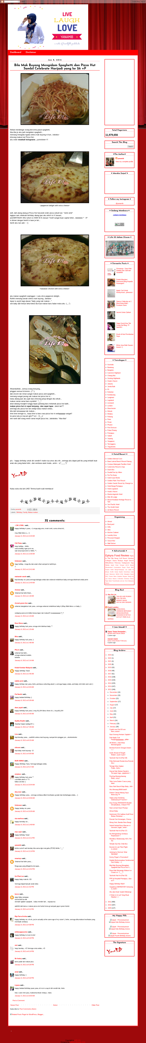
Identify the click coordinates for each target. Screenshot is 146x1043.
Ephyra (109, 555)
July (111, 708)
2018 (110, 671)
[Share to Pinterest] (36, 509)
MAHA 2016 (119, 574)
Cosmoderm (117, 567)
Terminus (126, 578)
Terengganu (111, 444)
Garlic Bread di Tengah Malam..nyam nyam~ (117, 754)
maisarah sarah (20, 576)
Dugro (124, 567)
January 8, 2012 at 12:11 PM (25, 838)
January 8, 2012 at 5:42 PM (24, 938)
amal (16, 972)
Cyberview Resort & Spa (116, 467)
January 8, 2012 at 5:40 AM (24, 714)
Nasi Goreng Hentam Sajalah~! (120, 734)
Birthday (19, 512)
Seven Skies (113, 576)
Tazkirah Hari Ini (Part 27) (118, 831)
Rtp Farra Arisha (21, 916)
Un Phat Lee (19, 876)
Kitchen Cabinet (112, 532)
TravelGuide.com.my (118, 581)
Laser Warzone (110, 574)
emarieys (18, 858)
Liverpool (110, 403)
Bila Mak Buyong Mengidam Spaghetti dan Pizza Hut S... (120, 866)
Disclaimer (31, 52)
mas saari (18, 832)
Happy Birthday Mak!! (117, 884)
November (114, 695)
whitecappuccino (21, 932)
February (113, 723)
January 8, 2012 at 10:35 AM (25, 811)
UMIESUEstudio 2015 (77, 1042)
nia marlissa (19, 818)
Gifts (109, 527)
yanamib (18, 845)
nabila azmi (19, 681)
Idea (108, 530)
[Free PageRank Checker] (119, 225)
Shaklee (119, 576)
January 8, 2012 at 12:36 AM (25, 554)
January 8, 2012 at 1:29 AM (24, 629)
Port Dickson (112, 427)
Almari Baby (113, 811)
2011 (109, 902)
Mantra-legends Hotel (114, 494)
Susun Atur (111, 541)
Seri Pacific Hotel (113, 504)
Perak (109, 422)
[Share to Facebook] (34, 509)
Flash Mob (130, 567)
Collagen (108, 560)
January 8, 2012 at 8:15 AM (24, 740)
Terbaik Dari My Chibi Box (118, 844)
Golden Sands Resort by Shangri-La (120, 483)
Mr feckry (18, 958)
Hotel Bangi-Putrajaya (115, 486)
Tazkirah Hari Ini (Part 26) (118, 875)
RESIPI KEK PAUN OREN (116, 633)
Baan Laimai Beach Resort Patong (119, 461)
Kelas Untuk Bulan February (117, 641)
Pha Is (17, 650)
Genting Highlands (113, 378)
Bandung (110, 367)
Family (25, 512)
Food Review (121, 555)
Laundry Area (112, 535)
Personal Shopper (113, 538)
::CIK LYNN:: (19, 525)
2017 (110, 674)
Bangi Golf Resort (120, 558)
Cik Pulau (18, 543)
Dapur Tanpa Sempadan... (117, 631)
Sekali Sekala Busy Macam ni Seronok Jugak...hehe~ (119, 826)
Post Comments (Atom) (28, 1009)
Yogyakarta (111, 447)
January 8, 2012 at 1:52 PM (24, 887)
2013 (110, 686)
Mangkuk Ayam (129, 574)
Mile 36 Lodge (112, 497)
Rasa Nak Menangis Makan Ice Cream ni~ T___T (120, 871)
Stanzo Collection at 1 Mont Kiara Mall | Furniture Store (123, 303)
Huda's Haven (112, 381)
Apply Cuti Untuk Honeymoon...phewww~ (124, 291)
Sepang (110, 438)
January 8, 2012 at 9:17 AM (24, 767)
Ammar (17, 590)
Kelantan (110, 392)
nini (16, 945)
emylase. (18, 774)
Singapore (110, 441)
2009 (110, 908)
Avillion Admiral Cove (114, 459)
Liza (16, 734)
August (112, 705)
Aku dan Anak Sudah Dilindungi (120, 892)
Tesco (132, 578)
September (114, 701)
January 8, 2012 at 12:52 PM (25, 869)
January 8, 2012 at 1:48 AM (24, 643)
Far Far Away (112, 475)
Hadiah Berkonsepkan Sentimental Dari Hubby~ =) (121, 861)
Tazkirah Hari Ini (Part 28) (118, 758)
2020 (110, 664)
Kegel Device (129, 560)
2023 (110, 655)
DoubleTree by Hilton (114, 472)
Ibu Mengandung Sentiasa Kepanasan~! (118, 835)
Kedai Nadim (119, 572)
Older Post (95, 1005)
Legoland (110, 400)
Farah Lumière (113, 607)
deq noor (18, 792)
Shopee (125, 576)
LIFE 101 (77, 1040)
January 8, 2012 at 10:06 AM (25, 798)
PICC (106, 576)
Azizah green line (21, 603)
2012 (110, 689)
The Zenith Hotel (113, 507)
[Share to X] (32, 509)
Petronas (118, 563)
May (111, 714)
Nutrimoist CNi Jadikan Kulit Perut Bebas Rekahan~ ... (121, 815)
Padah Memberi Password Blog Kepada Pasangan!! (124, 281)
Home (55, 1005)
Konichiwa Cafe (129, 572)
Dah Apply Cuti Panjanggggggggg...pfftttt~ (119, 738)
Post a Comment (18, 1000)
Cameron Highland (113, 373)
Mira (16, 636)
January (113, 727)
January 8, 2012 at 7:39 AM (24, 727)
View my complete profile (124, 161)
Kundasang (111, 395)
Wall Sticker (111, 543)
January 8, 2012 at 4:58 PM (24, 925)
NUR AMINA (19, 761)
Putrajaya (110, 433)
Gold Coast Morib (113, 478)
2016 (110, 677)
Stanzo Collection (118, 578)
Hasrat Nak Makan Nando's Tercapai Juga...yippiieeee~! (119, 772)
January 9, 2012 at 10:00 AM (25, 996)
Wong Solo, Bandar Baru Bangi (120, 822)
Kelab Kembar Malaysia (23, 668)
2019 (110, 667)
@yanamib (119, 203)
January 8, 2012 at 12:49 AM (25, 583)
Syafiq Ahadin (20, 721)
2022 (110, 658)
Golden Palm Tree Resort (116, 480)
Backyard (110, 524)
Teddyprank (126, 563)
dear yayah (19, 707)
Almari (109, 521)
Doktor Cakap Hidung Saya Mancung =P (119, 793)
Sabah (109, 436)
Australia (110, 364)
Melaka (110, 414)
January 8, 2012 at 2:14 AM (24, 660)
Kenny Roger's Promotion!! (118, 857)
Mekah (109, 411)
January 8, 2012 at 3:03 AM (24, 687)
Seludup (131, 558)
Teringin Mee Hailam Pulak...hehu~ (116, 767)
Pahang (110, 417)
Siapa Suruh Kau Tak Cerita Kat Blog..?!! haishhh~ (123, 325)
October (113, 698)
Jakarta (110, 384)
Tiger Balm (108, 581)
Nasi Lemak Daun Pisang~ (118, 808)
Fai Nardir (18, 694)
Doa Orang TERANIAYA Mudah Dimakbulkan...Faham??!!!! (120, 804)
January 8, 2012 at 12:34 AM (25, 536)
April (111, 717)
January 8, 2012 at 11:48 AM (25, 824)
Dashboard (15, 52)
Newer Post (14, 1005)
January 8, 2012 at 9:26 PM (24, 965)
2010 (110, 905)
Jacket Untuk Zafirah (123, 312)
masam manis (113, 639)
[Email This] (28, 509)
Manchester (111, 408)
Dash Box (110, 470)
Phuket (109, 425)
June (112, 711)
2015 (110, 680)
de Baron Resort (113, 510)
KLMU (112, 572)
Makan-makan (33, 512)
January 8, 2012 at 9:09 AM (24, 753)
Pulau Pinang (112, 430)
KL (108, 389)
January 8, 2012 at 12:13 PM (25, 851)
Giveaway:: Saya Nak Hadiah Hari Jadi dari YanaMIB (124, 270)
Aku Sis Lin (112, 594)
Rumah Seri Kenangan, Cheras (120, 819)
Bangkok (110, 370)
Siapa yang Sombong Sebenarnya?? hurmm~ (118, 799)
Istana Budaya (118, 560)
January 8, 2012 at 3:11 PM (24, 909)
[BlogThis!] (30, 509)
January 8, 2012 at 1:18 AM (24, 596)
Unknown (18, 561)
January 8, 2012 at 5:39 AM (24, 700)
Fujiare (107, 569)
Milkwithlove (109, 563)
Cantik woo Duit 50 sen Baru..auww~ (117, 730)
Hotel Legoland (112, 489)
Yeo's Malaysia (129, 581)
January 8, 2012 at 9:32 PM (24, 978)
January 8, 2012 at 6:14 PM (24, 951)
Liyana (17, 985)
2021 (110, 661)
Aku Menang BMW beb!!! (118, 789)
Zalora (107, 583)
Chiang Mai (111, 375)
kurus (17, 894)
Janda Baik (111, 386)
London (110, 406)
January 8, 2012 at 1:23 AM (24, 616)
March (112, 720)
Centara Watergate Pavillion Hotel (119, 464)
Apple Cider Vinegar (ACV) (120, 565)
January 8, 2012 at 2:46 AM (24, 674)
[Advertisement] (119, 92)
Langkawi (110, 397)
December (114, 692)
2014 (110, 683)
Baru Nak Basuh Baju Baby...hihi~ (121, 786)
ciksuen (18, 747)
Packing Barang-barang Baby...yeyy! (117, 777)
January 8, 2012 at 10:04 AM (25, 785)
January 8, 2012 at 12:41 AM (25, 569)
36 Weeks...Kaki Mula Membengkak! (117, 744)
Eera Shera (19, 623)
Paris (109, 419)
